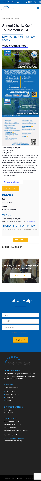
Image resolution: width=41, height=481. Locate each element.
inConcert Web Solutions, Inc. (27, 478)
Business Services (12, 388)
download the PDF (8, 175)
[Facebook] (17, 434)
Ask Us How (20, 275)
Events (8, 401)
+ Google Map (30, 221)
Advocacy (9, 398)
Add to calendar (13, 182)
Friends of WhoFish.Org (13, 441)
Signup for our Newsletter (14, 438)
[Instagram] (13, 434)
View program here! (15, 45)
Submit (20, 340)
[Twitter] (5, 434)
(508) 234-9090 (34, 2)
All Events (20, 240)
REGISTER (10, 189)
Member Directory (8, 2)
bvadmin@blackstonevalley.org (16, 430)
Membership (10, 391)
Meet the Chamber (13, 394)
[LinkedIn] (9, 434)
